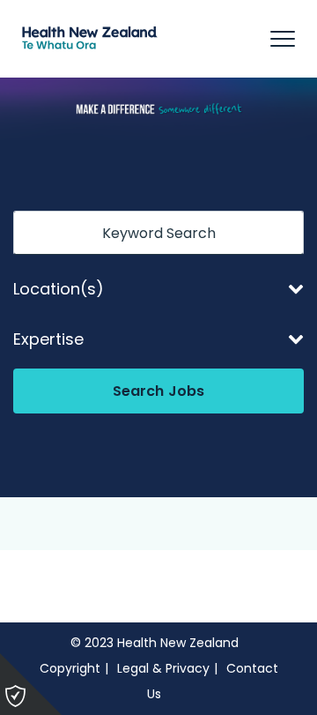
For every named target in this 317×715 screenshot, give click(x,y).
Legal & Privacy (163, 668)
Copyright (70, 668)
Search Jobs (159, 391)
